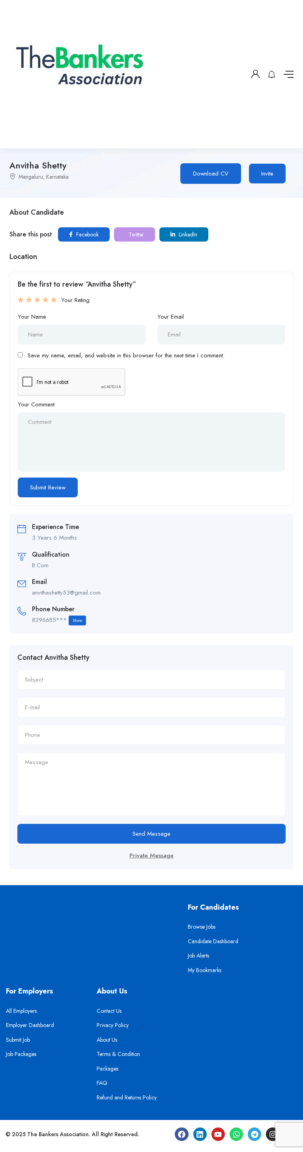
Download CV (210, 173)
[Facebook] (181, 1134)
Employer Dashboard (30, 1025)
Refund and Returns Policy (127, 1097)
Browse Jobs (201, 927)
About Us (107, 1040)
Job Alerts (198, 955)
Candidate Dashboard (213, 941)
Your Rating (75, 300)
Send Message (151, 833)
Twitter (135, 234)
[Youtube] (218, 1134)
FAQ (102, 1083)
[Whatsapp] (236, 1134)
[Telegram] (254, 1134)
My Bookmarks (204, 970)
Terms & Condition (118, 1054)
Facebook (87, 234)
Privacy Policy (113, 1025)
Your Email (170, 316)
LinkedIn (187, 234)
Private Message (151, 855)
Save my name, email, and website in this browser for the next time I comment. (126, 355)
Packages (107, 1069)
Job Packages (21, 1054)
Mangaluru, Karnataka (44, 177)
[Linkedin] (200, 1134)
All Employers (21, 1011)
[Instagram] (272, 1134)
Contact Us (109, 1011)
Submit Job (18, 1040)
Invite (267, 173)
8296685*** (57, 620)
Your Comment (36, 404)
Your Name (32, 316)
